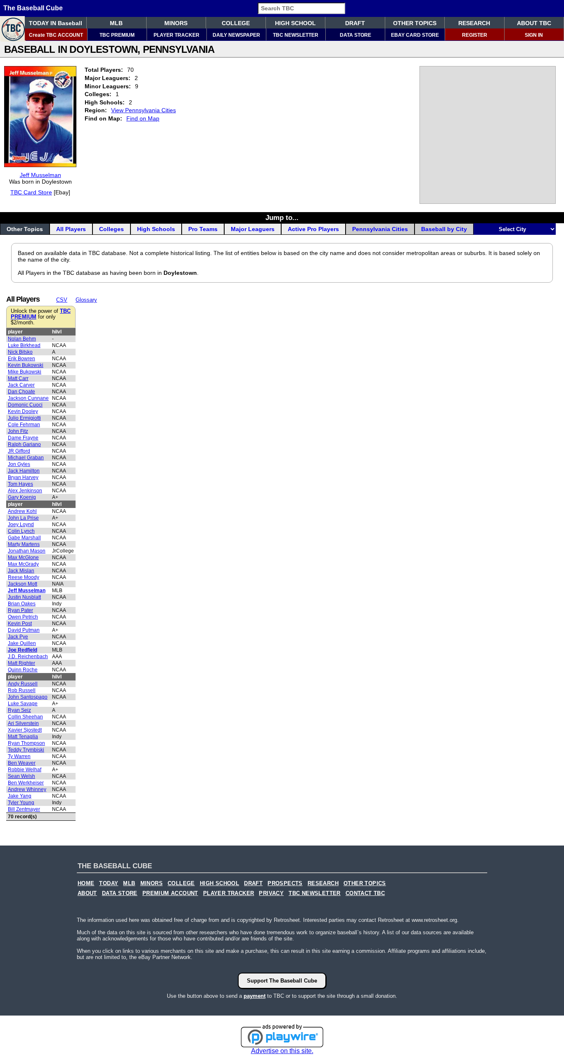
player (15, 332)
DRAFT (355, 23)
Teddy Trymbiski (26, 750)
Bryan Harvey (23, 477)
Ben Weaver (22, 763)
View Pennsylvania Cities (143, 110)
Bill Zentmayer (24, 809)
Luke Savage (23, 703)
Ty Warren (19, 756)
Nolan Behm (22, 339)
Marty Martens (24, 544)
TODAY (108, 883)
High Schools (156, 229)
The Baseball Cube (33, 8)
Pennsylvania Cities (380, 229)
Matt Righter (21, 663)
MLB (116, 23)
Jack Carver (21, 385)
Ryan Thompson (26, 743)
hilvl (57, 332)
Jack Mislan (21, 571)
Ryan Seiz (19, 710)
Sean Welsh (21, 776)
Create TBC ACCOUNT (56, 35)
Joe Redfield (22, 650)
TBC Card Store (31, 192)
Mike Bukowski (24, 372)
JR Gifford (19, 451)
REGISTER (474, 35)
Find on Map (142, 118)
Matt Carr (18, 378)
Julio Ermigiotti (24, 418)
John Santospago (27, 697)
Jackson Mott (22, 584)
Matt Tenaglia (23, 736)
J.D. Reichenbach (28, 656)
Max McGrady (23, 564)
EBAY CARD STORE (415, 35)
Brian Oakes (22, 604)
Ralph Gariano (24, 444)
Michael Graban (26, 458)
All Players (71, 229)
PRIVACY (271, 893)
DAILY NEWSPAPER (236, 35)
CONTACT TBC (365, 893)
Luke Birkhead (24, 345)
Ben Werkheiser (26, 783)
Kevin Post (20, 623)
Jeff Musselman (40, 175)
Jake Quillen (22, 643)
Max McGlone (23, 557)
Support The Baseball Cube (282, 981)
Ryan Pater (20, 610)
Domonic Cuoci (25, 405)
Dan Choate (21, 391)
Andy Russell (23, 684)
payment (254, 996)
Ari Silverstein (23, 723)
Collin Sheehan (25, 717)
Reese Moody (23, 577)
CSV (61, 300)
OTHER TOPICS (414, 23)
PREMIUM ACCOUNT (170, 893)
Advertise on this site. (282, 1050)
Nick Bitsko (20, 352)
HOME (86, 883)
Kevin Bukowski (25, 365)
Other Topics (25, 229)
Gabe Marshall (24, 538)
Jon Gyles (19, 464)
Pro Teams (203, 229)
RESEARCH (474, 23)
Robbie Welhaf (24, 769)
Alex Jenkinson (25, 491)
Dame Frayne (23, 438)
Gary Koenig (22, 497)
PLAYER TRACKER (176, 35)
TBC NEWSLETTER (295, 35)
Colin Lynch (21, 531)
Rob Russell (22, 690)
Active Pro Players (313, 229)
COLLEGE (236, 23)
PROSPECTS (285, 883)
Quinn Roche (23, 670)
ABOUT (87, 893)
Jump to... (282, 217)
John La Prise (23, 518)
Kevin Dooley (23, 411)
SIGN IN (534, 35)
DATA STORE (355, 35)
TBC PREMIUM (117, 35)
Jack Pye (18, 637)
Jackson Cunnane (28, 398)
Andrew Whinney (27, 789)
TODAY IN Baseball (55, 23)
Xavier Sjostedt (25, 730)
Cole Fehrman (24, 425)
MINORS (175, 23)
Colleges (111, 229)
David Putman (24, 630)
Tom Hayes (20, 484)
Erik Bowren (21, 358)
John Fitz (18, 431)
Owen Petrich (23, 617)
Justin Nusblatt (24, 597)
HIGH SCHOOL (295, 23)
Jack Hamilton (24, 471)
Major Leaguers (253, 229)
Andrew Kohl (22, 511)
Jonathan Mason (26, 551)
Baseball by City (444, 229)
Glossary (86, 300)
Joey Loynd (21, 524)
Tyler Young (21, 803)
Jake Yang (19, 796)
